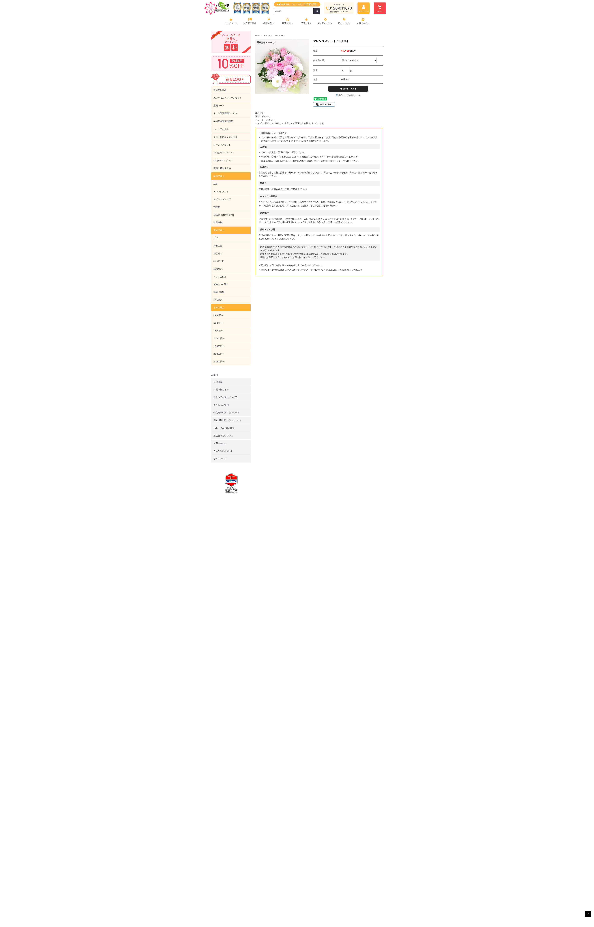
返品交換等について (223, 435)
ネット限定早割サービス (225, 113)
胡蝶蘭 (216, 207)
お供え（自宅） (221, 284)
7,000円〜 (218, 330)
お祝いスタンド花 (222, 199)
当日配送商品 (249, 23)
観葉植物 (217, 222)
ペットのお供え (221, 129)
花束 (215, 184)
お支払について (325, 23)
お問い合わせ (363, 23)
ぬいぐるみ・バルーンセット (227, 97)
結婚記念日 (218, 261)
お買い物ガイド (221, 389)
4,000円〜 (218, 315)
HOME (257, 35)
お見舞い (217, 299)
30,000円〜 (219, 361)
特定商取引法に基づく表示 (226, 412)
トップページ (230, 23)
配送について (344, 23)
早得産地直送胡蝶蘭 (223, 121)
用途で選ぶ (268, 35)
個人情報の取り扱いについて (227, 420)
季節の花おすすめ (222, 168)
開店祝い (217, 253)
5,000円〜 (218, 323)
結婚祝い (217, 269)
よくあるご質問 (221, 405)
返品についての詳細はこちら (350, 95)
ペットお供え (280, 35)
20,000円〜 (219, 354)
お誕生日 (217, 245)
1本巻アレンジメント (223, 152)
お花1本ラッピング (222, 160)
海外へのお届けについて (225, 397)
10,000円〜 (219, 338)
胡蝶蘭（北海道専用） (224, 215)
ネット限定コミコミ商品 (225, 137)
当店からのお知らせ (223, 451)
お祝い (216, 238)
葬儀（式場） (219, 292)
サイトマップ (219, 458)
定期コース (218, 105)
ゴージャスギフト (222, 144)
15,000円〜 (219, 346)
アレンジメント (221, 191)
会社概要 (217, 381)
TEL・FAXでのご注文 (224, 428)
